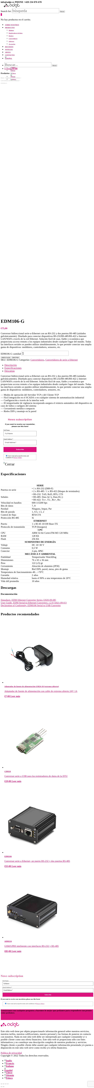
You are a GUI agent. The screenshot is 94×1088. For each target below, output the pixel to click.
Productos (8, 77)
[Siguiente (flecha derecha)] (3, 1086)
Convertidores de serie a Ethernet (10, 80)
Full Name (6, 430)
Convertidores (16, 77)
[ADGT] (12, 6)
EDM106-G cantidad (11, 353)
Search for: (6, 11)
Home (2, 77)
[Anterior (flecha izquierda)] (1, 1086)
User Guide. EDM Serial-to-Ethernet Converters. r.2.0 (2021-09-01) (34, 602)
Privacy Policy (17, 457)
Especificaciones (12, 368)
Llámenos (6, 1018)
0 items (10, 68)
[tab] (48, 365)
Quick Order (15, 357)
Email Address (8, 439)
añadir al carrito (5, 357)
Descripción (10, 365)
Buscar (62, 11)
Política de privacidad (11, 1053)
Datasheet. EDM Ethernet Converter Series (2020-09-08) (28, 600)
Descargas (9, 370)
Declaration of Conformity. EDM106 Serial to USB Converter (31, 605)
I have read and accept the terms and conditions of (17, 456)
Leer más (15, 696)
